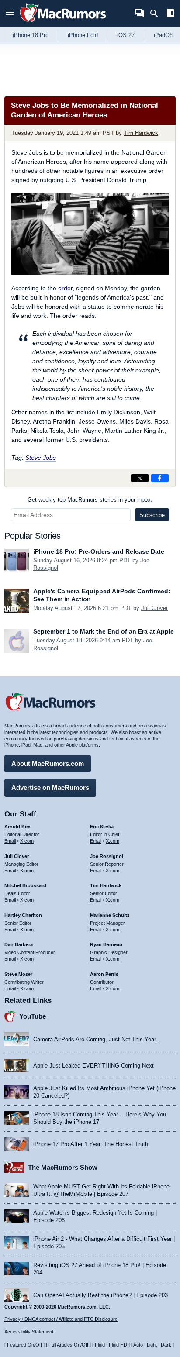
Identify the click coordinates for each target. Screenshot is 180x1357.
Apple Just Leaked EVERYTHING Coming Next (93, 1065)
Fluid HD (118, 1344)
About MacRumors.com (47, 763)
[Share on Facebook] (160, 478)
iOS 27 (126, 35)
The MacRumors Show (62, 1167)
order (65, 288)
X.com (27, 841)
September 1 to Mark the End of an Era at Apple (103, 631)
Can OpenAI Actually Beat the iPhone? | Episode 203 (100, 1295)
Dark (166, 1344)
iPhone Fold (83, 35)
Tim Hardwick (141, 133)
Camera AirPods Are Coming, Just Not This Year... (97, 1039)
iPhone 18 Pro (30, 35)
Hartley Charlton (23, 915)
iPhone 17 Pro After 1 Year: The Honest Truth (90, 1144)
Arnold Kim (17, 826)
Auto (138, 1344)
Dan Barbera (18, 944)
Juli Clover (154, 608)
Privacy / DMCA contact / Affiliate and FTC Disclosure (61, 1319)
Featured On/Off (24, 1344)
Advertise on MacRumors (50, 787)
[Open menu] (9, 13)
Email (10, 841)
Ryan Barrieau (106, 944)
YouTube (32, 1016)
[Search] (157, 13)
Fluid (100, 1344)
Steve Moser (18, 974)
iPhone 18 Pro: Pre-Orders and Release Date (98, 551)
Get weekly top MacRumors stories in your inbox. (90, 499)
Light (152, 1344)
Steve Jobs (40, 457)
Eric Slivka (102, 826)
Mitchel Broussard (25, 885)
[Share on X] (140, 478)
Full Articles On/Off (68, 1344)
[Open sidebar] (170, 14)
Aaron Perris (104, 974)
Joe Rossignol (106, 856)
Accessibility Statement (28, 1331)
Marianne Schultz (110, 915)
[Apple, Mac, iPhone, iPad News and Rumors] (63, 23)
